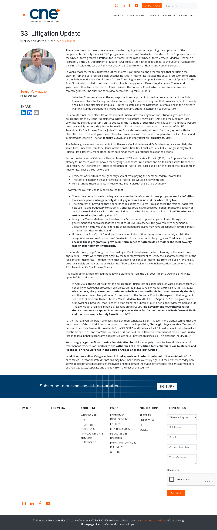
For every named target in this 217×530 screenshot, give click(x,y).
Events (154, 15)
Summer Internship (88, 440)
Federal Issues (120, 429)
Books (143, 429)
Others (115, 452)
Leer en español (65, 41)
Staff (84, 420)
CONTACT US (177, 408)
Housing (116, 438)
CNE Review (146, 420)
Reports (145, 415)
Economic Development (119, 417)
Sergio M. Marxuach (34, 91)
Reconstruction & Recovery (123, 445)
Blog (142, 425)
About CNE (186, 15)
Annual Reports (92, 433)
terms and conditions (152, 520)
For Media (169, 15)
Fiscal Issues (118, 433)
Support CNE (151, 5)
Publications (135, 15)
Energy (115, 424)
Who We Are (89, 415)
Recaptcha (173, 470)
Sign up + (167, 386)
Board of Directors (88, 427)
